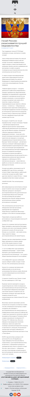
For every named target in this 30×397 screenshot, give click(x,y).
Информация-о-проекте (9, 357)
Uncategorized (4, 48)
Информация (6, 361)
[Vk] (11, 394)
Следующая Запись (21, 367)
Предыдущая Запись (9, 367)
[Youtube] (19, 394)
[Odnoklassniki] (15, 394)
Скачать (19, 357)
